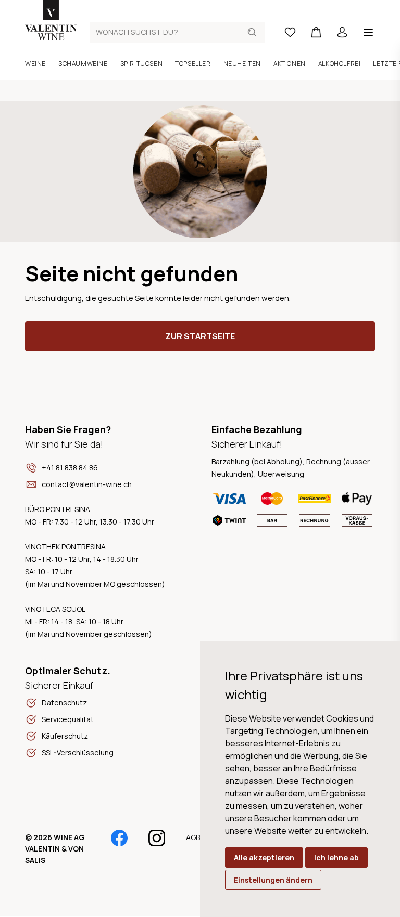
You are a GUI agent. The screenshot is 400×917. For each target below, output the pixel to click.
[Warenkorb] (316, 32)
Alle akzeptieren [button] (264, 857)
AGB (193, 837)
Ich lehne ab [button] (336, 857)
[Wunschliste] (290, 32)
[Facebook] (119, 842)
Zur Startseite (200, 336)
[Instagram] (157, 842)
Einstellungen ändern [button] (273, 880)
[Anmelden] (342, 32)
